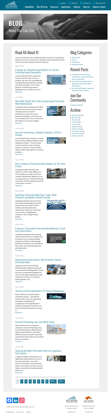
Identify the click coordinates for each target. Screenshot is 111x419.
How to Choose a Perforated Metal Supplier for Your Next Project (40, 165)
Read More (18, 92)
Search (63, 3)
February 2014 (76, 136)
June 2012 (75, 122)
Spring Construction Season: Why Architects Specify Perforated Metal (38, 261)
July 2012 (75, 124)
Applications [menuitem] (66, 7)
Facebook (73, 105)
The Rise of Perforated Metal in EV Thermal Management (40, 291)
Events (74, 60)
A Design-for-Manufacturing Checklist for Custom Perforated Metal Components (37, 71)
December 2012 (77, 133)
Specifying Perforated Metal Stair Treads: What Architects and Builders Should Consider (36, 196)
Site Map (28, 412)
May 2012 (75, 120)
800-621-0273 (100, 3)
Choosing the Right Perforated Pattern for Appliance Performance (38, 352)
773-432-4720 (89, 412)
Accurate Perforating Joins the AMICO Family (35, 322)
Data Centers (76, 58)
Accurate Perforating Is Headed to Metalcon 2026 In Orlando (38, 134)
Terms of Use (20, 412)
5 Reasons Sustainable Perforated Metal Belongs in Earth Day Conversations (40, 230)
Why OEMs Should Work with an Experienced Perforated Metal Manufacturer (39, 102)
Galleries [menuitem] (76, 7)
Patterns (74, 3)
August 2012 (76, 127)
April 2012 (75, 117)
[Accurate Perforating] (71, 402)
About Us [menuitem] (86, 7)
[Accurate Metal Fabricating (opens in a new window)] (89, 402)
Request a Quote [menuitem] (99, 7)
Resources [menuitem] (54, 7)
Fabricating (75, 62)
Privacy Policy (10, 412)
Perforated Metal (77, 64)
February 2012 (76, 115)
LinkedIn (80, 105)
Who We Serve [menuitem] (42, 7)
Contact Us (87, 3)
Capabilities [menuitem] (29, 7)
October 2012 (76, 129)
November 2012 (77, 131)
